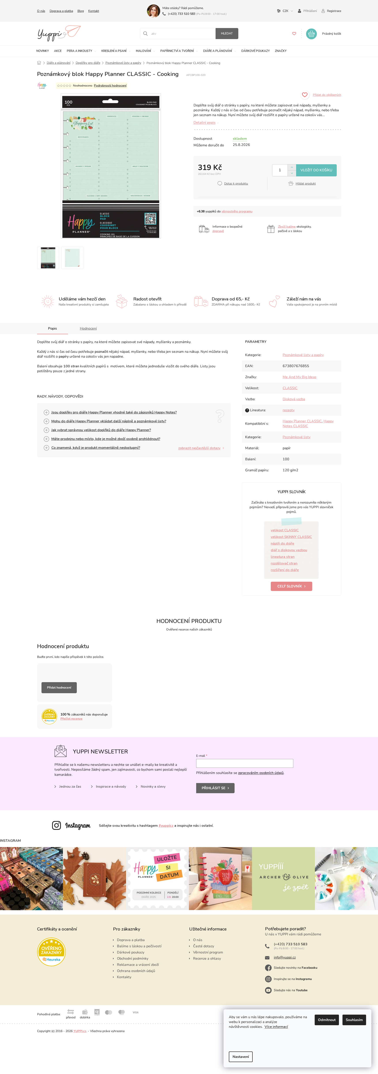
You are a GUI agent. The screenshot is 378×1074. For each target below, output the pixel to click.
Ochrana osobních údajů (136, 970)
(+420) (181, 14)
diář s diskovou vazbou (289, 550)
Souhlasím (354, 1019)
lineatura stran (283, 556)
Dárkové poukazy (130, 952)
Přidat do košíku (316, 170)
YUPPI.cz (79, 1031)
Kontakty (124, 977)
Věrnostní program (208, 952)
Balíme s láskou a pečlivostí (139, 946)
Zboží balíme (287, 227)
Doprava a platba (61, 11)
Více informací (276, 1026)
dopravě (218, 231)
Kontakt (93, 11)
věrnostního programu (237, 211)
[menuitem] (42, 51)
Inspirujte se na (293, 979)
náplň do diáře (282, 543)
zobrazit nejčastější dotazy (199, 448)
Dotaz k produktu (236, 183)
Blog (80, 11)
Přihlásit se (214, 788)
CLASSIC (290, 388)
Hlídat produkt (306, 183)
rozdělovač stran (284, 563)
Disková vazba (294, 399)
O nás (41, 11)
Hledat (227, 33)
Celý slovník (289, 586)
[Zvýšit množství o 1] (292, 167)
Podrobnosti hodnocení (110, 85)
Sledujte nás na (291, 990)
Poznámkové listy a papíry (303, 355)
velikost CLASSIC (285, 530)
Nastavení (241, 1056)
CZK (285, 11)
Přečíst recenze (71, 719)
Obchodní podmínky (132, 958)
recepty (289, 410)
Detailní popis (205, 122)
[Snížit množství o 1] (292, 173)
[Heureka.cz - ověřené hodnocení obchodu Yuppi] (51, 952)
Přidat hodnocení (59, 687)
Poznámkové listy (296, 437)
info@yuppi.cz (285, 957)
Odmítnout (327, 1019)
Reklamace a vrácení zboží (138, 964)
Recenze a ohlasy (207, 958)
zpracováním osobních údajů (261, 772)
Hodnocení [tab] (88, 328)
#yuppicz (166, 825)
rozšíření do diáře (285, 570)
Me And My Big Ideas (299, 377)
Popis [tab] (52, 328)
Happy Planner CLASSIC (302, 421)
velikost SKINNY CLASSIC (291, 536)
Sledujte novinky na (295, 968)
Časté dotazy (203, 946)
